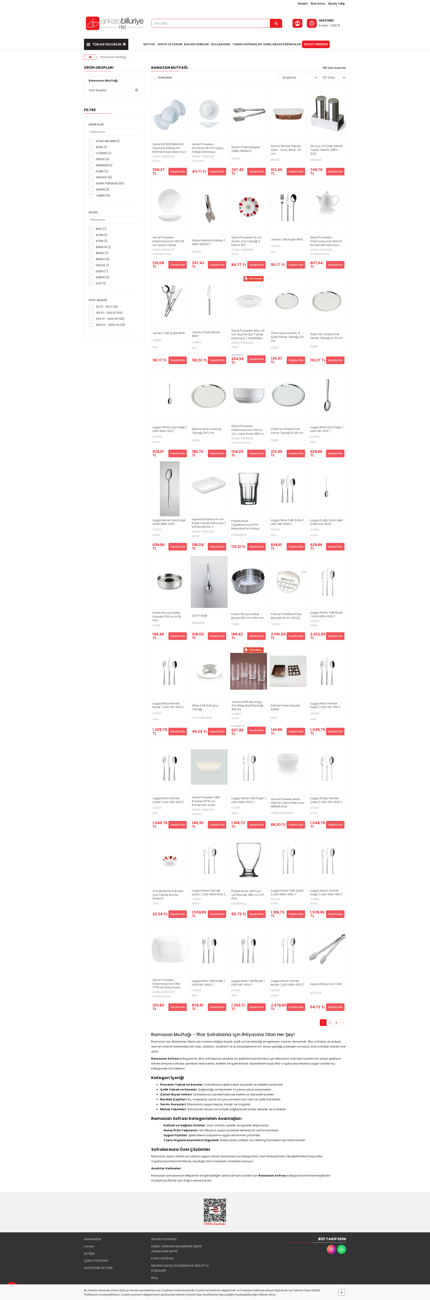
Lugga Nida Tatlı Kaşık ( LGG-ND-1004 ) (208, 983)
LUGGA (157, 436)
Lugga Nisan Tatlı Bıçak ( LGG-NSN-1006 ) (326, 614)
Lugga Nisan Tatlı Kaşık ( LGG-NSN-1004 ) (248, 800)
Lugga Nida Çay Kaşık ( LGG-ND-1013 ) (326, 429)
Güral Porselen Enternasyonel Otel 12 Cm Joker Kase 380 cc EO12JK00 (247, 430)
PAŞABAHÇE (239, 534)
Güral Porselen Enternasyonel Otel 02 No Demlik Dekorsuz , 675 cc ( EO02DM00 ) (326, 241)
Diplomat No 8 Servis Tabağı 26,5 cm (207, 431)
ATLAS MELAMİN (202, 717)
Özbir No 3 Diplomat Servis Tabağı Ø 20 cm (326, 336)
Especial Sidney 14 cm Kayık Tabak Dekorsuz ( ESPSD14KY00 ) (209, 523)
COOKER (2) (103, 153)
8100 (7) (101, 229)
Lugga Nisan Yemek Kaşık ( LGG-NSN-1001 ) (326, 892)
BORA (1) (101, 147)
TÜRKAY (276, 624)
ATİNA (234, 347)
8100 (273, 252)
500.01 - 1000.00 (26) (110, 319)
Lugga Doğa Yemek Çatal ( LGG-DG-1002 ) (326, 800)
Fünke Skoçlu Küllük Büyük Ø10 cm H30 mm (247, 616)
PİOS (274, 717)
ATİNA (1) (101, 241)
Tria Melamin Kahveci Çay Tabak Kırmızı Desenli (168, 895)
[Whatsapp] (341, 1249)
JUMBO (275, 246)
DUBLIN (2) (102, 277)
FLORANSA (198, 161)
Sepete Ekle (177, 171)
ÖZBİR (275, 347)
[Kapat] (341, 1292)
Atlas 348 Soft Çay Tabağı (205, 707)
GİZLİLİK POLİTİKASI (163, 1239)
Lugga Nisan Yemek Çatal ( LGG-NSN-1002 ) (208, 892)
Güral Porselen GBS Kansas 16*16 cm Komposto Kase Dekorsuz (206, 801)
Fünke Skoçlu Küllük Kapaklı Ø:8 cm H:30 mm (167, 616)
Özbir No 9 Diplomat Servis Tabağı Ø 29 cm (287, 431)
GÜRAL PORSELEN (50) (110, 183)
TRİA (155, 903)
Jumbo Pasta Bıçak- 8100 (206, 334)
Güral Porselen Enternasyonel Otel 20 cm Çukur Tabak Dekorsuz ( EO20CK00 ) (169, 241)
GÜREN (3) (102, 189)
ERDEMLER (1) (104, 165)
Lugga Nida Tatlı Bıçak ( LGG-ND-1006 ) (248, 983)
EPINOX (275, 160)
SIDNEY (157, 161)
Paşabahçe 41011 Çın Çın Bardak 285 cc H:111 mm (247, 895)
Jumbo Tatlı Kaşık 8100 (287, 240)
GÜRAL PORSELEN (163, 156)
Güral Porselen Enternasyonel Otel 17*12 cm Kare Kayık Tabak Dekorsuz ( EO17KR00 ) (166, 984)
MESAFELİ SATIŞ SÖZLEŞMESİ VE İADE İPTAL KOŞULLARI (180, 1268)
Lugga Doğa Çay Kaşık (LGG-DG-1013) (326, 522)
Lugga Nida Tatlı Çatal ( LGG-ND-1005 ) (287, 522)
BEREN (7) (102, 253)
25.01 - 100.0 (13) (107, 307)
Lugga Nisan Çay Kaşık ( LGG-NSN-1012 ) (170, 429)
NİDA (313, 442)
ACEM (234, 254)
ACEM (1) (101, 235)
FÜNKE (156, 625)
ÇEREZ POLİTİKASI (96, 1261)
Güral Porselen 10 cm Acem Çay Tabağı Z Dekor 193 (246, 241)
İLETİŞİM (89, 1253)
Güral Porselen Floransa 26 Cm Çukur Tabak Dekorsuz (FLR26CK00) (208, 148)
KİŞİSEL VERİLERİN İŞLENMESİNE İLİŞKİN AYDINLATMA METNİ (176, 1248)
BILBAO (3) (103, 259)
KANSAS (196, 814)
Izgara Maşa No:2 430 (326, 984)
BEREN (156, 535)
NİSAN (156, 442)
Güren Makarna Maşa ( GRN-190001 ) (208, 242)
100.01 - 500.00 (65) (109, 313)
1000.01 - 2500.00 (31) (110, 325)
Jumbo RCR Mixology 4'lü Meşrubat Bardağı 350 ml (247, 706)
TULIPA (235, 718)
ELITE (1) (101, 283)
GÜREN (235, 158)
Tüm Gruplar (98, 90)
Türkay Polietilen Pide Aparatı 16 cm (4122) (286, 616)
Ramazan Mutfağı (113, 57)
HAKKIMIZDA (92, 1239)
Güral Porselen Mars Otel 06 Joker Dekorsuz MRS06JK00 (287, 803)
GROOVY (316, 160)
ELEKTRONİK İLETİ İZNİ (98, 1268)
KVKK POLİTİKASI (162, 1258)
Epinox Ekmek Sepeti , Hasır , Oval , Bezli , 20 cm (286, 150)
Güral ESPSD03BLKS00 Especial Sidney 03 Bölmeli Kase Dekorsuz (169, 148)
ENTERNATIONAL (162, 254)
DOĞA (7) (102, 271)
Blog (154, 1278)
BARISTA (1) (103, 247)
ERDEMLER (198, 623)
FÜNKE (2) (102, 171)
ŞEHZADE (315, 993)
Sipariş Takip (336, 3)
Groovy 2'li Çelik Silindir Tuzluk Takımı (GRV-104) (326, 150)
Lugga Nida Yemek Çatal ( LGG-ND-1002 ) (168, 800)
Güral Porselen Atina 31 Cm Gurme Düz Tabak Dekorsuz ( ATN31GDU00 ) (248, 334)
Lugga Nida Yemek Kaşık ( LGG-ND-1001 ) (325, 705)
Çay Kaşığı (199, 616)
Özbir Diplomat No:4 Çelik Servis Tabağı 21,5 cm (287, 337)
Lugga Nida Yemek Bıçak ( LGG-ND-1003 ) (168, 705)
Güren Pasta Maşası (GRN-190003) (245, 149)
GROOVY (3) (104, 177)
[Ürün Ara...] (276, 23)
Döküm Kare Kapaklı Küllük (285, 707)
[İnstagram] (331, 1249)
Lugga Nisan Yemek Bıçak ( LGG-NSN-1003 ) (287, 983)
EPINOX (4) (102, 159)
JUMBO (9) (103, 195)
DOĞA (314, 535)
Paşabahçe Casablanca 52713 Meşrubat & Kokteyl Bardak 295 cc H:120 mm (245, 525)
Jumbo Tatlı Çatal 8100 (169, 333)
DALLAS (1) (102, 265)
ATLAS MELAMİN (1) (108, 141)
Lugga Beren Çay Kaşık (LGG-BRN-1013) (169, 522)
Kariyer (89, 1246)
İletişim (303, 3)
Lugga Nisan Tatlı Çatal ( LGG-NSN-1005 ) (287, 892)
